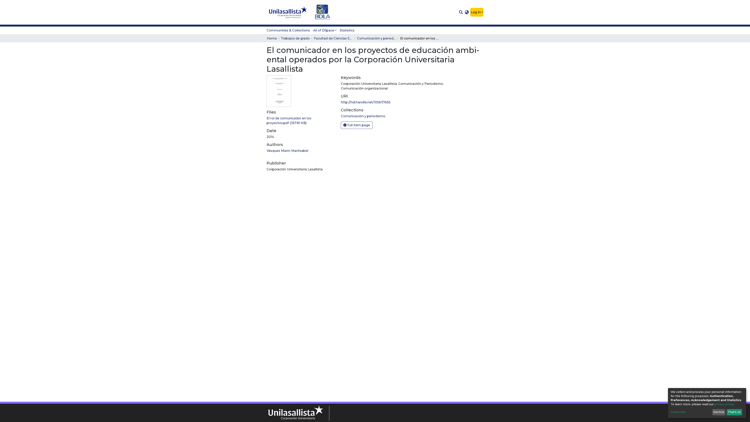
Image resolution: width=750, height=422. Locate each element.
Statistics (347, 30)
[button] (466, 12)
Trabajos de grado (295, 38)
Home (272, 38)
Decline (718, 412)
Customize (678, 412)
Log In (476, 12)
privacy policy (724, 404)
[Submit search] (460, 12)
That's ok (734, 412)
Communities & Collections (288, 30)
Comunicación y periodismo (376, 38)
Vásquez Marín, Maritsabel (287, 151)
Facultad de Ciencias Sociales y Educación (333, 38)
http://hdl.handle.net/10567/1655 (365, 102)
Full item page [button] (358, 125)
